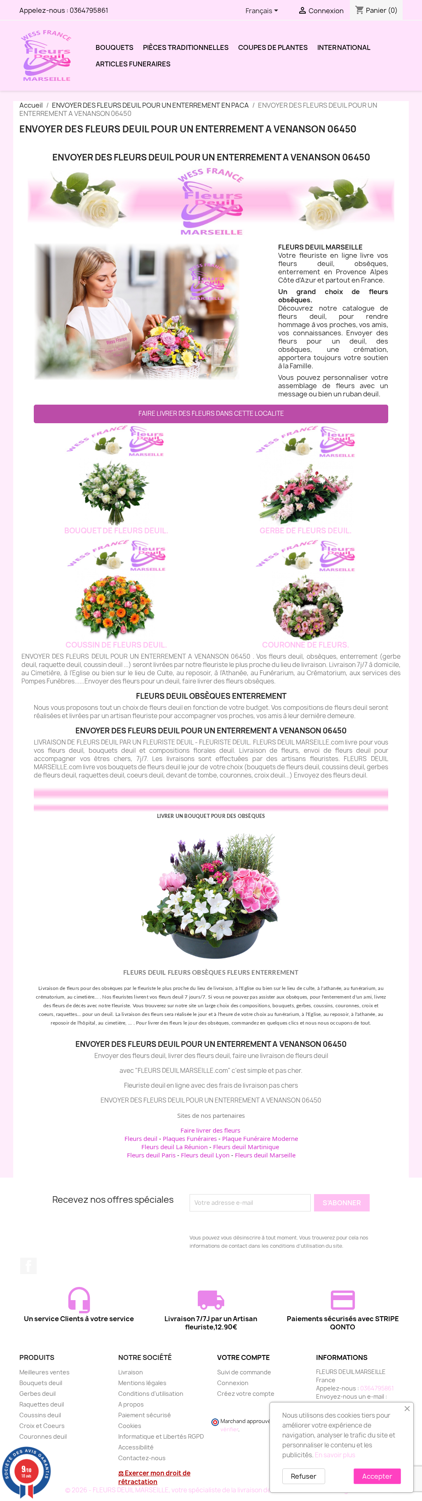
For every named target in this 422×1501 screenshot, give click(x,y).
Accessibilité (136, 1447)
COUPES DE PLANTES (273, 47)
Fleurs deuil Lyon (205, 1155)
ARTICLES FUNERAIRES (133, 63)
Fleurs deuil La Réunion (174, 1147)
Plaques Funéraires (190, 1138)
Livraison (130, 1372)
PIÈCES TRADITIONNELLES (186, 47)
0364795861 (89, 10)
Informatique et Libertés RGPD (161, 1436)
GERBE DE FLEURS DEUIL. (306, 530)
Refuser (303, 1476)
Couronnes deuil (43, 1436)
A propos (131, 1404)
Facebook (28, 1266)
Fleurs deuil (140, 1138)
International (343, 47)
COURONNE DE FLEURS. (305, 645)
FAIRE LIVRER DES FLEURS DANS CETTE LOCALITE (211, 413)
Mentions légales (142, 1383)
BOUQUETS (115, 47)
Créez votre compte (245, 1393)
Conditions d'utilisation (150, 1393)
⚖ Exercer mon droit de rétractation (154, 1477)
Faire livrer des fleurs (210, 1130)
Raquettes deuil (41, 1404)
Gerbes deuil (37, 1393)
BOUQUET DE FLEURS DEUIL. (116, 530)
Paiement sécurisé (144, 1415)
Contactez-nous (142, 1458)
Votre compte (243, 1357)
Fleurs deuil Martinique (246, 1147)
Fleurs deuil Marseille (265, 1155)
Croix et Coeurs (42, 1426)
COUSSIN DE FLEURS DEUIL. (116, 645)
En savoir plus (335, 1455)
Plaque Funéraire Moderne (260, 1138)
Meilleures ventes (44, 1372)
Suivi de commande (244, 1372)
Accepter (377, 1476)
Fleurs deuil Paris (151, 1155)
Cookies (129, 1426)
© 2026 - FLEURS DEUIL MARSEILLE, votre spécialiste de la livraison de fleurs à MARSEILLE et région (211, 1490)
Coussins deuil (40, 1415)
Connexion (233, 1383)
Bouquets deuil (40, 1383)
